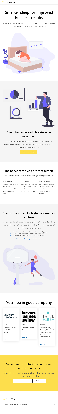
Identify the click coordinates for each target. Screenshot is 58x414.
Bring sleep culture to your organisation (28, 239)
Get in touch (39, 381)
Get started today (28, 152)
